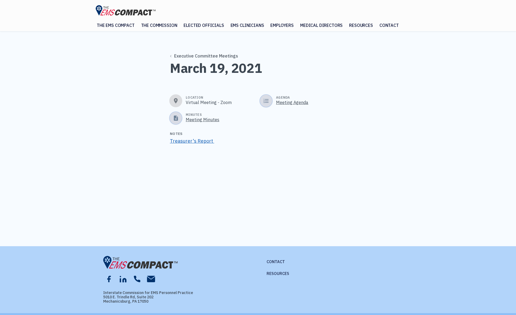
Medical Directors (321, 25)
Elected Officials (204, 25)
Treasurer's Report (192, 141)
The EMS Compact (116, 25)
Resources (361, 25)
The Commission (159, 25)
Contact (389, 25)
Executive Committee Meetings (206, 56)
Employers (282, 25)
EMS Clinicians (247, 25)
